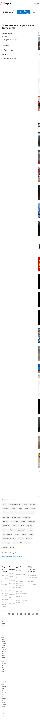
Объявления (9, 12)
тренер (5, 547)
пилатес (27, 543)
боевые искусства (14, 504)
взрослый (6, 517)
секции (32, 504)
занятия (30, 530)
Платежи (12, 580)
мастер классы (7, 534)
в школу (21, 513)
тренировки (6, 525)
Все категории (25, 12)
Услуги (6, 36)
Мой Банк (12, 583)
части (14, 543)
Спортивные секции (10, 40)
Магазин (12, 573)
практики (5, 521)
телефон (5, 513)
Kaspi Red (4, 584)
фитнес (31, 534)
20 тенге (20, 538)
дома (20, 508)
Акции (11, 591)
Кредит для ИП (20, 578)
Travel (11, 576)
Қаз (34, 3)
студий (23, 521)
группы (12, 547)
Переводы (12, 587)
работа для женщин (9, 538)
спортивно (30, 513)
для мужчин (31, 521)
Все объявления (7, 33)
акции (24, 534)
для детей (13, 513)
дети (26, 508)
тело (22, 525)
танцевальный (20, 530)
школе (33, 508)
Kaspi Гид (12, 603)
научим (29, 525)
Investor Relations (33, 585)
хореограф (29, 538)
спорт (4, 504)
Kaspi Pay (19, 571)
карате (17, 534)
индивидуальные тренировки (21, 517)
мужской (15, 525)
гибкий (11, 530)
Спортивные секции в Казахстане (11, 556)
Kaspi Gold (4, 575)
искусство (14, 521)
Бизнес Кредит (20, 574)
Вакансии (31, 581)
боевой (25, 504)
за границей (6, 543)
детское (13, 508)
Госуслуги (12, 594)
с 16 (20, 543)
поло (4, 530)
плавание (5, 508)
